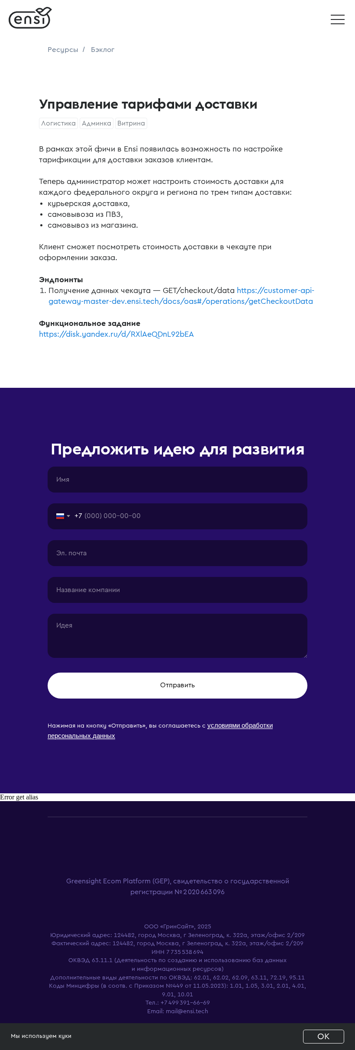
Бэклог (102, 49)
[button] (337, 19)
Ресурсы (63, 49)
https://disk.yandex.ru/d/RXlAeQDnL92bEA (116, 334)
